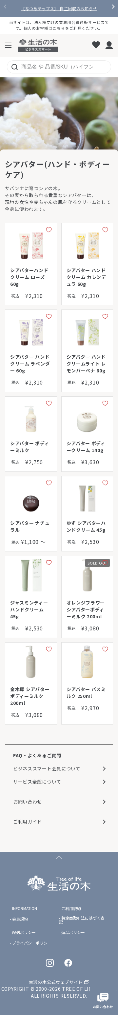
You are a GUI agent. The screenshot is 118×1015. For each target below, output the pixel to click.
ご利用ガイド (27, 821)
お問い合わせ (27, 801)
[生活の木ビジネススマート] (38, 45)
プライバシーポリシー (31, 943)
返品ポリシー (73, 932)
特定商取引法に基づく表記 (82, 920)
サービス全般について (37, 781)
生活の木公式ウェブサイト (56, 982)
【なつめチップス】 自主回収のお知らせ (59, 8)
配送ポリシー (24, 932)
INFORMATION (24, 908)
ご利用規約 (71, 908)
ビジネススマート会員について (47, 768)
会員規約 (20, 919)
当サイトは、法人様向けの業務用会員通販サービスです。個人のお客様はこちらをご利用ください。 (59, 25)
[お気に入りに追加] (49, 231)
